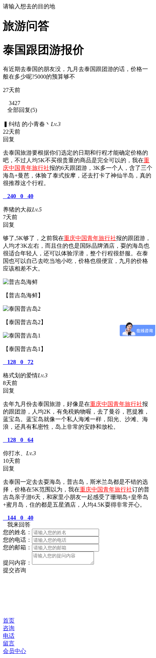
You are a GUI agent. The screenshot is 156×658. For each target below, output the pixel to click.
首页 (9, 620)
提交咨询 (14, 570)
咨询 (9, 628)
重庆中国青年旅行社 (90, 238)
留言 (9, 643)
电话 (9, 636)
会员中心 (14, 651)
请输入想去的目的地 (29, 6)
